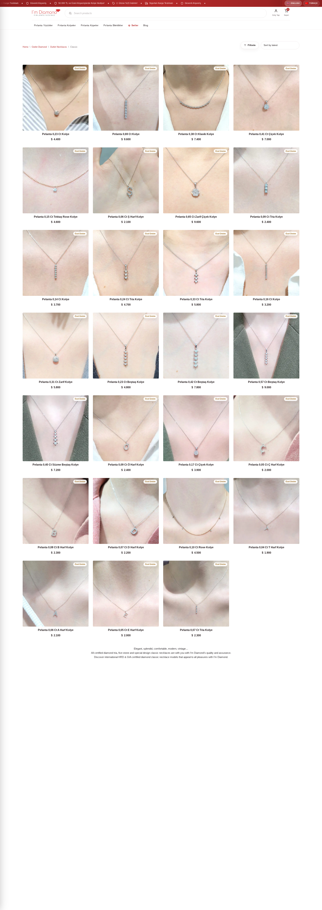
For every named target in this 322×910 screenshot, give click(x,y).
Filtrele (252, 45)
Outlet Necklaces (58, 47)
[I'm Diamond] (46, 13)
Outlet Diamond (39, 47)
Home (25, 47)
